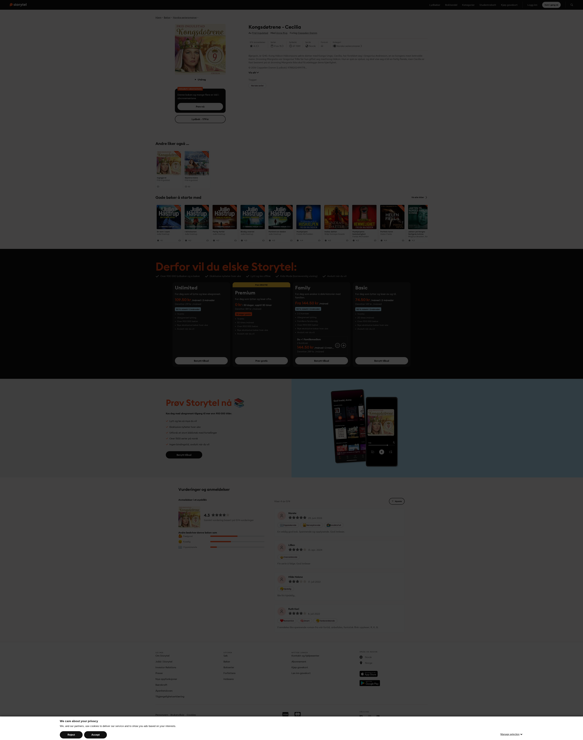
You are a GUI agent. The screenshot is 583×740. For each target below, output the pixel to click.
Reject (71, 734)
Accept (95, 734)
